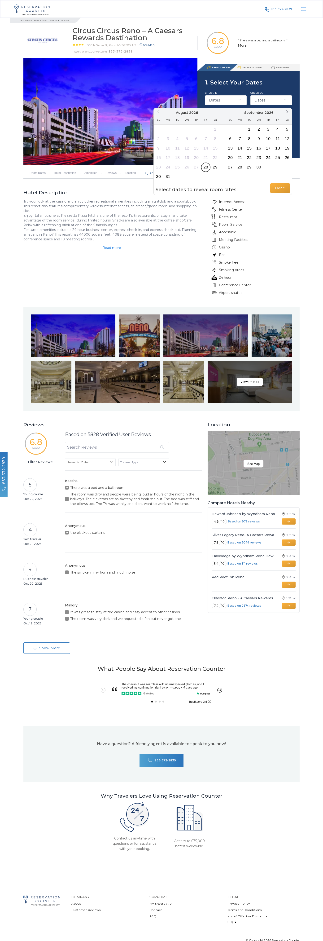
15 (215, 148)
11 (177, 148)
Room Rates (38, 173)
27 (196, 167)
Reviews (111, 173)
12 (186, 148)
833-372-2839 (281, 9)
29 (215, 167)
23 (158, 167)
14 (205, 148)
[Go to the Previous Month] (158, 112)
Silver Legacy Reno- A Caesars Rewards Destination (245, 535)
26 (186, 167)
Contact (155, 910)
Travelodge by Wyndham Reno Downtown (245, 556)
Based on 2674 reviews (244, 605)
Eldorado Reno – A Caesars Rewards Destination (244, 598)
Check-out (257, 92)
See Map (253, 464)
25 (177, 167)
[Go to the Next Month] (287, 112)
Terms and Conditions (244, 910)
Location (130, 173)
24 (168, 167)
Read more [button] (111, 248)
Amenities (90, 173)
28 (205, 167)
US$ (232, 922)
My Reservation (161, 903)
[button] (111, 45)
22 (215, 157)
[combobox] (90, 462)
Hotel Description (65, 173)
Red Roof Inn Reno (228, 577)
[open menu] (303, 9)
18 (177, 157)
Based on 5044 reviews (244, 542)
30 (158, 176)
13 (196, 148)
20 (196, 157)
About (76, 903)
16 (158, 157)
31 (168, 176)
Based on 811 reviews (242, 563)
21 (205, 157)
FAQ (153, 916)
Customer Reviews (86, 910)
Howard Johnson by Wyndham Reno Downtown (245, 514)
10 (168, 148)
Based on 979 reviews (244, 521)
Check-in (211, 92)
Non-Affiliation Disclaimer (248, 916)
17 (168, 157)
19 (186, 157)
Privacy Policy (238, 903)
